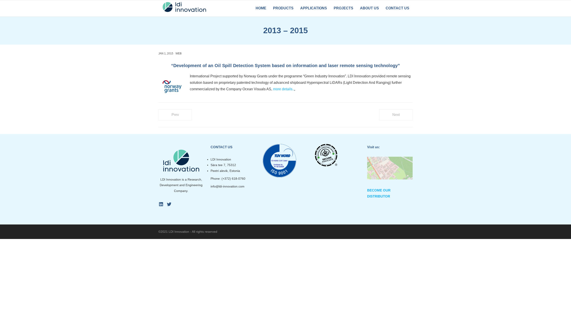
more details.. (283, 89)
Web (179, 53)
